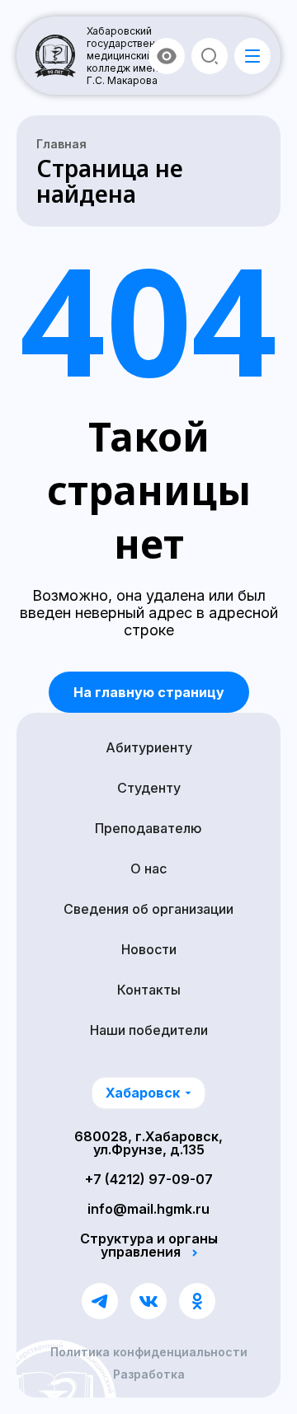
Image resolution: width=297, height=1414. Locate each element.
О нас (148, 868)
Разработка (149, 1374)
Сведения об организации (148, 909)
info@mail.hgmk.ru (148, 1208)
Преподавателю (148, 828)
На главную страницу (148, 692)
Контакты (149, 989)
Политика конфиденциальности (149, 1352)
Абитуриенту (149, 747)
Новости (149, 949)
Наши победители (149, 1030)
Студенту (149, 788)
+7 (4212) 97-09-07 (149, 1179)
